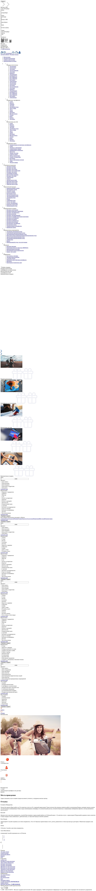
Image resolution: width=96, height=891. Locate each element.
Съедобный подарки (12, 173)
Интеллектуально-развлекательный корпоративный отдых (22, 235)
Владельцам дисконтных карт (14, 262)
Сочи (2, 34)
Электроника (10, 177)
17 (4, 839)
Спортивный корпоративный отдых (16, 233)
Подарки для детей (11, 176)
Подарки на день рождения (8, 861)
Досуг (11, 109)
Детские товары (14, 162)
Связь (11, 161)
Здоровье (12, 104)
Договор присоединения (13, 257)
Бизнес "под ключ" (11, 251)
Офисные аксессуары (12, 184)
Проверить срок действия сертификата (16, 260)
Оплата (16, 54)
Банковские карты (11, 227)
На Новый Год (13, 76)
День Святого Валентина (7, 862)
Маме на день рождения (7, 870)
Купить (2, 792)
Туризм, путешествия (15, 157)
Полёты (12, 117)
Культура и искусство (12, 204)
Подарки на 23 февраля (13, 218)
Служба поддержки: (10, 881)
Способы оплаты (11, 258)
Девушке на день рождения (8, 869)
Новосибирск (4, 22)
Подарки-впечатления (9, 58)
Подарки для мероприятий (13, 215)
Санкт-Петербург (5, 8)
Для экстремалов (14, 70)
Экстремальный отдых (12, 196)
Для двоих (12, 69)
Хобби (11, 111)
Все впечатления (5, 877)
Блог (2, 878)
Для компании (13, 74)
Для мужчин (13, 67)
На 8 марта (12, 80)
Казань (2, 10)
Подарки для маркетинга (13, 212)
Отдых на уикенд (11, 192)
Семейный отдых (11, 200)
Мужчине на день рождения (8, 868)
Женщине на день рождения (8, 866)
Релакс (8, 199)
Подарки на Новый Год (13, 220)
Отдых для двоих (11, 201)
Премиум (12, 73)
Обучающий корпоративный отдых (16, 238)
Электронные (13, 81)
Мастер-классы (13, 113)
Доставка (12, 54)
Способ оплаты (4, 853)
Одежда (9, 178)
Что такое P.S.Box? (5, 874)
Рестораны (12, 158)
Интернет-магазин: (10, 884)
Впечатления (7, 57)
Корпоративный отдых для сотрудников (17, 242)
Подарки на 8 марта (12, 219)
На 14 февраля (13, 77)
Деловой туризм (11, 191)
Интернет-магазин (11, 246)
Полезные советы (5, 880)
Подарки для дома (11, 168)
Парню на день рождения (7, 872)
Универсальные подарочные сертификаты (20, 145)
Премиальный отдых (12, 205)
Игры (11, 116)
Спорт (11, 101)
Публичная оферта (5, 854)
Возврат (3, 855)
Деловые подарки (11, 166)
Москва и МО (4, 7)
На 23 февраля (13, 78)
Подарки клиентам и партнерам (15, 211)
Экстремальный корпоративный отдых (17, 234)
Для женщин (13, 66)
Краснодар (3, 16)
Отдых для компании (12, 203)
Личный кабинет (5, 54)
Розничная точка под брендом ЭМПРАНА (17, 247)
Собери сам (4, 860)
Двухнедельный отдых (12, 195)
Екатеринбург (4, 12)
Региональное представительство (15, 250)
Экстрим (12, 105)
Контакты (9, 261)
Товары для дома (14, 153)
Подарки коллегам (11, 214)
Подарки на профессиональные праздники (17, 216)
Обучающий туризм (12, 189)
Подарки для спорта (12, 172)
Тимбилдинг (10, 239)
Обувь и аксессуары (15, 155)
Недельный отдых (11, 193)
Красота (12, 103)
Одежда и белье (14, 154)
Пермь (2, 25)
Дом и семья (13, 108)
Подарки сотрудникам (12, 209)
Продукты (12, 151)
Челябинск (3, 37)
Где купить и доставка (12, 256)
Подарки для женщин (6, 865)
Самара (2, 30)
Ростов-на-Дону (5, 27)
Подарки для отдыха (12, 169)
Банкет (8, 241)
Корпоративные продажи (13, 249)
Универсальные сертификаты (14, 226)
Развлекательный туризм (13, 188)
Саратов (3, 33)
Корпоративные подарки (10, 61)
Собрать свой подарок (9, 59)
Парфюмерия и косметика (16, 150)
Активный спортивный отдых (14, 231)
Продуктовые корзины (12, 174)
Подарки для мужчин (6, 864)
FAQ (2, 857)
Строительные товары (15, 149)
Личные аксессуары (12, 180)
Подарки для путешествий (13, 170)
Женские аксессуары (12, 182)
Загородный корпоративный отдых (16, 237)
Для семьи (12, 71)
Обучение (12, 112)
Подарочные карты (12, 224)
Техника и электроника (16, 147)
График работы (4, 883)
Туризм (11, 115)
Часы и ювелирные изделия (17, 159)
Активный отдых (14, 107)
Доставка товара (5, 851)
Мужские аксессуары (12, 181)
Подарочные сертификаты (13, 223)
